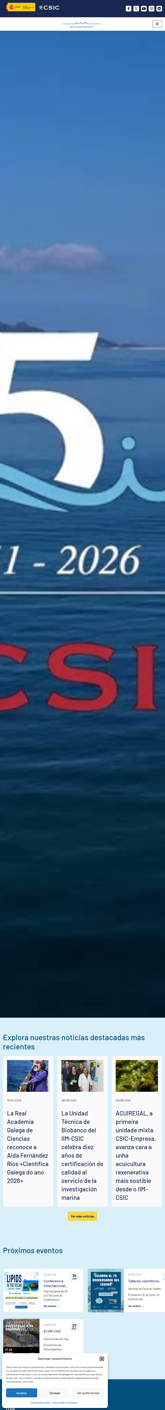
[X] (136, 8)
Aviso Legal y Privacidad (64, 1402)
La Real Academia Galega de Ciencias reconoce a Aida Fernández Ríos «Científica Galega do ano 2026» (27, 1146)
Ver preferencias (88, 1393)
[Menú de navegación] (157, 23)
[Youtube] (144, 8)
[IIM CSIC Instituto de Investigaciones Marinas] (82, 24)
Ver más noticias (82, 1216)
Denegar (55, 1393)
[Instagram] (151, 8)
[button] (102, 1359)
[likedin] (159, 8)
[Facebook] (128, 8)
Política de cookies (40, 1402)
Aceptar (21, 1393)
